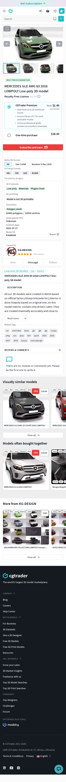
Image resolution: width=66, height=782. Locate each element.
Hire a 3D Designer (12, 635)
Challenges (8, 705)
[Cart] (48, 11)
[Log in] (55, 11)
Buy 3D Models (10, 617)
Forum (6, 711)
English (42, 756)
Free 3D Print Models (13, 646)
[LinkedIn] (4, 767)
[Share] (53, 155)
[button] (55, 19)
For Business (9, 623)
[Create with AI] (40, 11)
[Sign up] (62, 11)
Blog (5, 599)
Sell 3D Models (10, 658)
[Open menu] (4, 11)
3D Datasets (9, 629)
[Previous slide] (7, 44)
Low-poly (12, 188)
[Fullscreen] (7, 28)
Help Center (9, 611)
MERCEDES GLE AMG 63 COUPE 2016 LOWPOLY (24, 425)
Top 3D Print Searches (14, 688)
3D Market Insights (12, 670)
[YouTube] (11, 767)
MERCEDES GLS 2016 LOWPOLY (18, 487)
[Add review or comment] (60, 350)
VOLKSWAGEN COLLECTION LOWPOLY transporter (26, 547)
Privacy (30, 756)
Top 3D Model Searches (15, 682)
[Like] (13, 155)
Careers (7, 605)
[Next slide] (59, 44)
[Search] (61, 19)
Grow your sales (11, 665)
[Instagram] (18, 768)
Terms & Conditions (13, 756)
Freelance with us (12, 676)
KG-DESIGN (25, 250)
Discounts (8, 652)
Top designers (10, 700)
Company (7, 593)
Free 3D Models (11, 641)
